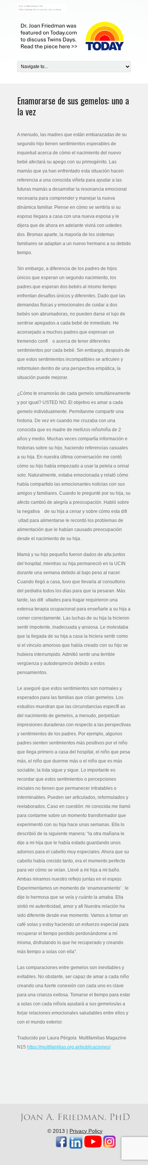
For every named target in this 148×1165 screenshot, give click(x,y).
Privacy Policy (85, 1131)
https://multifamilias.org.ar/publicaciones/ (68, 1047)
